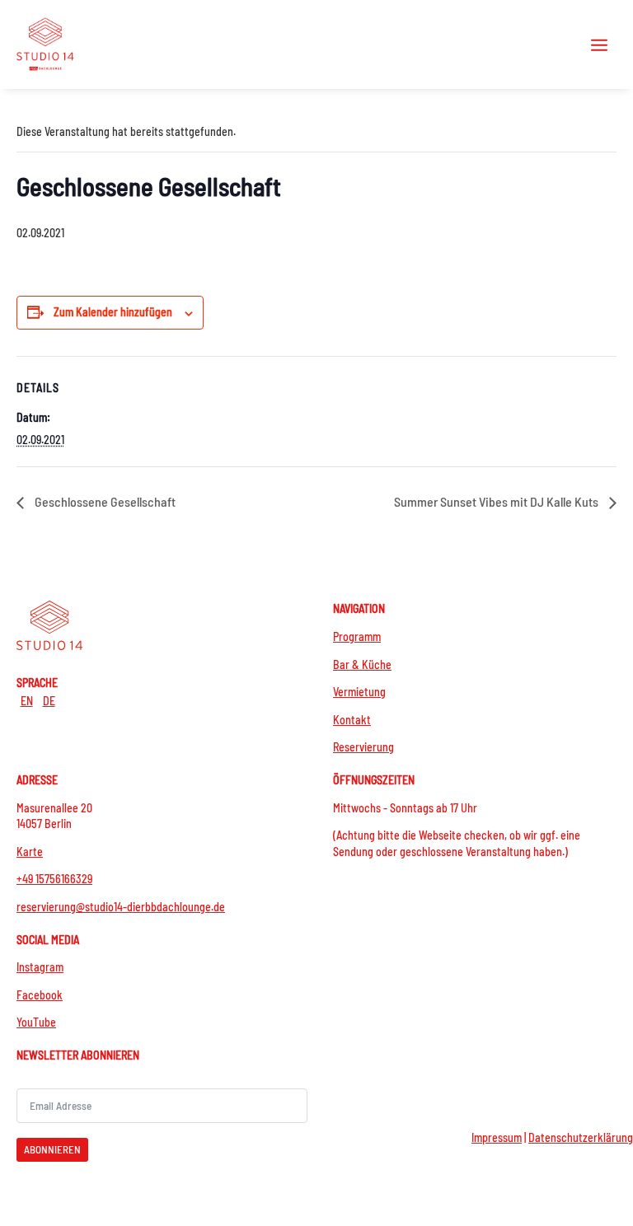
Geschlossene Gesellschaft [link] (104, 501)
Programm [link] (357, 636)
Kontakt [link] (352, 720)
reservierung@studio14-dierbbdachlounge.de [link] (120, 907)
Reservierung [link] (363, 747)
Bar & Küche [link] (362, 664)
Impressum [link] (496, 1137)
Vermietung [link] (359, 692)
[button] (599, 44)
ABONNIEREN (52, 1149)
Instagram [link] (39, 967)
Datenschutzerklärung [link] (580, 1137)
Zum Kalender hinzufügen (113, 312)
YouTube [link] (36, 1022)
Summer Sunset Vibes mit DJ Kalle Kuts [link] (497, 501)
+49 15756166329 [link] (54, 879)
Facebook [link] (39, 995)
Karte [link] (29, 852)
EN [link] (27, 701)
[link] (45, 44)
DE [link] (49, 701)
